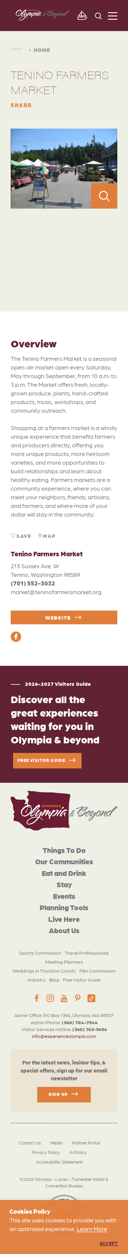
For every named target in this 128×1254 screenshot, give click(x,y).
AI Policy (78, 1152)
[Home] (64, 810)
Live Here (64, 918)
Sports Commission (40, 953)
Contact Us (30, 1142)
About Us (64, 930)
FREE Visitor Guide (41, 760)
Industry (37, 979)
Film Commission (97, 970)
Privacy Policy (46, 1152)
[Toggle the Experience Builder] (82, 15)
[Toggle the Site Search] (98, 15)
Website (58, 617)
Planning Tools (64, 907)
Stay (64, 884)
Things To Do (64, 849)
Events (64, 895)
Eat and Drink (64, 872)
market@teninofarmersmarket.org (56, 591)
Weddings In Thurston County (44, 970)
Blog (54, 979)
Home (42, 49)
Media (56, 1142)
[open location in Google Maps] (64, 247)
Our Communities (64, 861)
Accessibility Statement (59, 1161)
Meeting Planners (64, 962)
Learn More (92, 1228)
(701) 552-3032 (33, 583)
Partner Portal (86, 1142)
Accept (109, 1243)
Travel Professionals (87, 953)
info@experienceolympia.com (64, 1036)
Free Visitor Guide (82, 979)
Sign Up (58, 1093)
